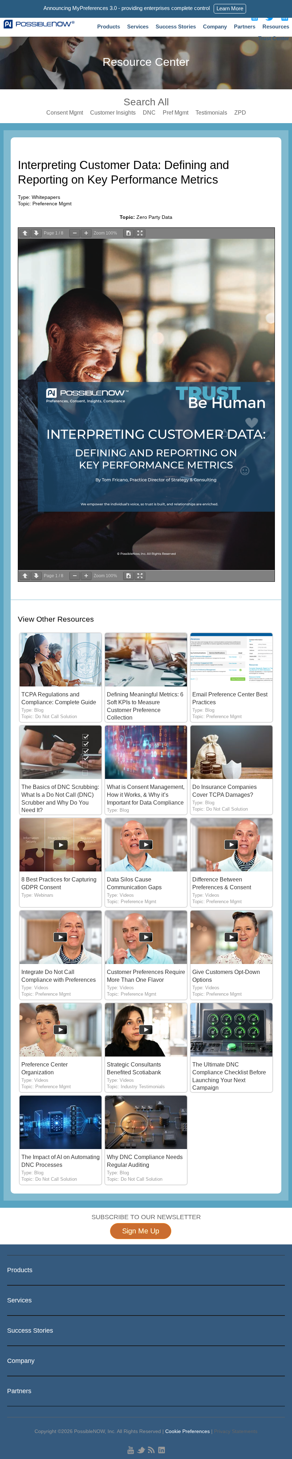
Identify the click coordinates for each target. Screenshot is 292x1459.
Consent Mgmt (64, 113)
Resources (275, 26)
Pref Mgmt (175, 113)
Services (137, 26)
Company (215, 26)
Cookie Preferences (187, 1431)
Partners (244, 26)
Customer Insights (113, 113)
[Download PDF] (128, 233)
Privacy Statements (235, 1431)
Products (108, 26)
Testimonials (211, 113)
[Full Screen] (140, 233)
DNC (149, 113)
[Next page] (36, 233)
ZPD (240, 113)
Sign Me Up (140, 1231)
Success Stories (176, 26)
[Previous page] (25, 233)
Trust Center (273, 38)
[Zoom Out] (74, 233)
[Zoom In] (86, 233)
